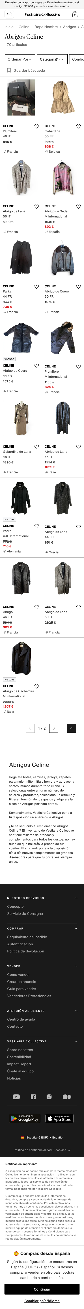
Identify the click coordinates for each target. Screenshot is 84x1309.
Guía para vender (21, 988)
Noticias (14, 1078)
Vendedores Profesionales (29, 995)
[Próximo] (53, 728)
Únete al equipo (20, 1071)
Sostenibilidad (19, 1056)
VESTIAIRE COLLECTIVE (27, 1041)
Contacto (15, 1026)
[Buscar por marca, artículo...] (9, 14)
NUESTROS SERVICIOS (25, 898)
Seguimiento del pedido (27, 937)
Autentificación (20, 944)
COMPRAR (15, 929)
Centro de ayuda (21, 1019)
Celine (24, 26)
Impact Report (19, 1064)
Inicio (8, 26)
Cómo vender (18, 974)
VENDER (14, 966)
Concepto (15, 906)
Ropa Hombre (46, 26)
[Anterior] (30, 728)
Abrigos (69, 26)
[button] (75, 14)
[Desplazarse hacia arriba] (71, 728)
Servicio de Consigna (25, 913)
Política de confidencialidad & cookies (40, 1150)
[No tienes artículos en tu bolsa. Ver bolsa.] (75, 14)
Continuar (42, 1289)
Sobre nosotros (20, 1049)
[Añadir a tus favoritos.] (36, 126)
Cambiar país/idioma (42, 1300)
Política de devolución (25, 951)
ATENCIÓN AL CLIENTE (26, 1011)
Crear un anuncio (21, 981)
